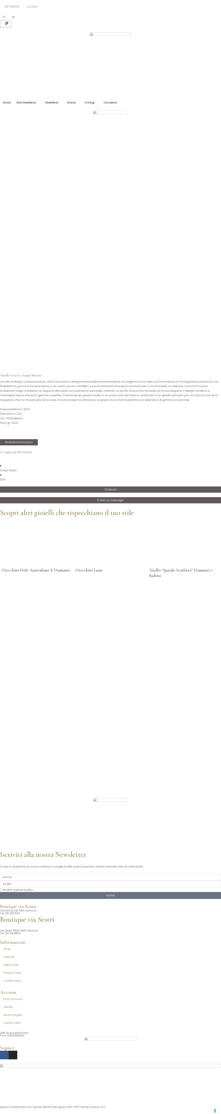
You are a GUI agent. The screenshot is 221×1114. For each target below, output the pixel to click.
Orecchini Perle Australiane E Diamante (36, 570)
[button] (16, 452)
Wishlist (8, 1007)
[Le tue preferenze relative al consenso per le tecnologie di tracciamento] (215, 1110)
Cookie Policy (12, 981)
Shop (7, 949)
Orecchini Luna (88, 570)
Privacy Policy (12, 973)
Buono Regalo (12, 1015)
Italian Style (11, 965)
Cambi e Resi (12, 1023)
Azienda (8, 957)
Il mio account (13, 999)
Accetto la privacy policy (18, 889)
